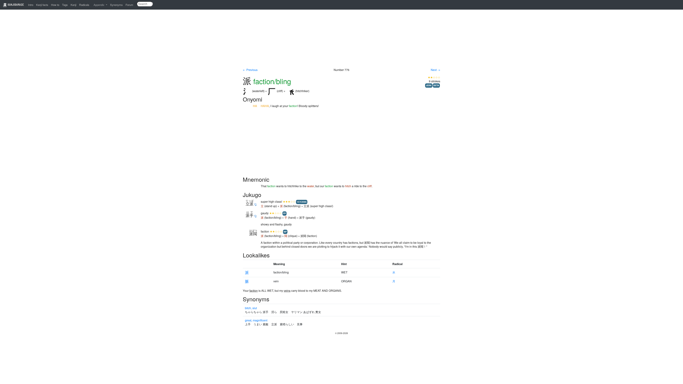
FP (284, 213)
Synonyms (116, 5)
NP (285, 231)
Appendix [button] (99, 5)
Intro (30, 5)
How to (55, 5)
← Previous (250, 70)
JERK (429, 85)
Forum (129, 5)
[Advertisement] (341, 41)
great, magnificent (256, 320)
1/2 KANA (302, 201)
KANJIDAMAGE (15, 4)
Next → (435, 70)
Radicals (84, 5)
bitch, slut (251, 308)
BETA (436, 85)
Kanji (73, 5)
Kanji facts (42, 5)
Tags (65, 5)
